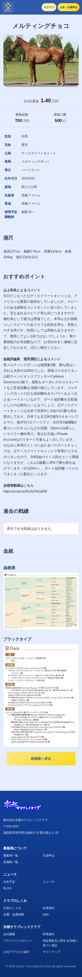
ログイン (49, 7)
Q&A (46, 914)
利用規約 (48, 934)
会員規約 (48, 908)
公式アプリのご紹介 (16, 952)
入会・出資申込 (68, 7)
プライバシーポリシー (18, 940)
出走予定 (9, 881)
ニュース (48, 881)
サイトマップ (51, 952)
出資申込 (48, 855)
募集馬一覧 (10, 855)
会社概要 (9, 934)
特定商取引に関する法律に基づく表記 (60, 943)
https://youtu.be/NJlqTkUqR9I (25, 491)
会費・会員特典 (13, 914)
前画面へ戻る (41, 758)
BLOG (7, 888)
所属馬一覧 (10, 862)
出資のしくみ (12, 908)
